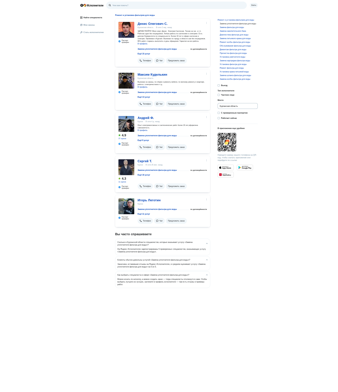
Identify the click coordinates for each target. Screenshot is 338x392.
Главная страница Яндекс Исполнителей (92, 5)
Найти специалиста (92, 17)
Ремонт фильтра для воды (232, 68)
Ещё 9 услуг (143, 140)
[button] (145, 60)
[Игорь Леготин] (126, 206)
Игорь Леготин (149, 200)
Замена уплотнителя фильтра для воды (157, 49)
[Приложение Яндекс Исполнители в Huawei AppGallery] (226, 174)
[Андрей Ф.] (126, 124)
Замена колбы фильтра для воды (235, 79)
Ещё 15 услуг (144, 54)
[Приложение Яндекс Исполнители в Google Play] (245, 167)
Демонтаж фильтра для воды (233, 49)
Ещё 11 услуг (144, 214)
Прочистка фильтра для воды (233, 53)
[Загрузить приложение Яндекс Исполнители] (238, 142)
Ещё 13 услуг (144, 97)
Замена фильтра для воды (232, 27)
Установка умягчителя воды (232, 57)
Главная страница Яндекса (81, 5)
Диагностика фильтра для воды (234, 35)
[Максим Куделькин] (126, 81)
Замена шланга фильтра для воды (235, 75)
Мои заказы (89, 25)
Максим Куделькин (152, 74)
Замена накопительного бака (233, 31)
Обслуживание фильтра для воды (235, 46)
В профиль (142, 43)
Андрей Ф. (146, 118)
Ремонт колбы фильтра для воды (235, 42)
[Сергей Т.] (126, 167)
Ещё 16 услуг (144, 175)
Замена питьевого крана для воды (235, 38)
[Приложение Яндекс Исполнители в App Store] (226, 167)
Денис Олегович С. (153, 23)
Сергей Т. (145, 161)
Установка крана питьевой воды (234, 71)
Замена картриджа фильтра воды (235, 60)
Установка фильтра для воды (233, 64)
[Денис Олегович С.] (126, 30)
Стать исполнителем (93, 32)
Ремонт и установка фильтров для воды (236, 20)
